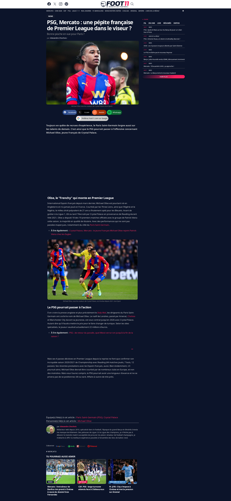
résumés (167, 23)
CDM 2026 (58, 11)
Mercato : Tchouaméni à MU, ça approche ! (159, 66)
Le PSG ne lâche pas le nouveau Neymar (158, 52)
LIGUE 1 (75, 11)
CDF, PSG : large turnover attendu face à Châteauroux (91, 488)
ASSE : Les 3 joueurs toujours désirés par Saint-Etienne (163, 46)
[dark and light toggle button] (183, 10)
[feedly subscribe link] (71, 446)
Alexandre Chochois (58, 38)
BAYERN (141, 11)
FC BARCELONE (98, 11)
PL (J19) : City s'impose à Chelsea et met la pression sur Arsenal (121, 489)
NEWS (50, 16)
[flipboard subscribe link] (81, 446)
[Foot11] (115, 4)
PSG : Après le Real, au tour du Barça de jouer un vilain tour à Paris (163, 31)
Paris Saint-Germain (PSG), (90, 417)
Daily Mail (101, 312)
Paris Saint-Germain (99, 224)
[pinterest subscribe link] (92, 446)
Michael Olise (84, 421)
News (50, 482)
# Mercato (51, 451)
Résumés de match (117, 482)
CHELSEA (125, 11)
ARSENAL (133, 11)
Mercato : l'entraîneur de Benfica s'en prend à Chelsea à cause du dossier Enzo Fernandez (60, 490)
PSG (69, 11)
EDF (65, 11)
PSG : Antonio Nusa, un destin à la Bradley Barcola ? (162, 39)
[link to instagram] (60, 5)
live (159, 23)
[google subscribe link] (60, 446)
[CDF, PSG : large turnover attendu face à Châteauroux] (91, 471)
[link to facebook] (49, 5)
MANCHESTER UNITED (113, 11)
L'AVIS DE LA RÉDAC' (153, 11)
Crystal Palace (111, 417)
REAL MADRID (86, 11)
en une (152, 23)
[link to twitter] (55, 5)
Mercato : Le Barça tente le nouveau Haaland (160, 73)
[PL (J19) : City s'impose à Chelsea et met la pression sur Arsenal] (122, 471)
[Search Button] (132, 4)
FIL (145, 23)
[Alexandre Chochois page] (50, 429)
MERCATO (49, 11)
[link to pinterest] (66, 5)
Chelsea (131, 316)
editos (177, 23)
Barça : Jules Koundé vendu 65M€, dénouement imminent (164, 59)
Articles (82, 482)
